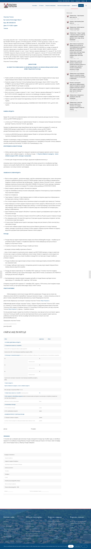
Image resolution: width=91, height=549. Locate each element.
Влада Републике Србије (54, 521)
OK (70, 546)
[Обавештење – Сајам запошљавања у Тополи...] (90, 274)
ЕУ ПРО (72, 530)
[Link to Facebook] (86, 1)
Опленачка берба (8, 536)
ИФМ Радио (6, 531)
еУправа (50, 532)
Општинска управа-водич (32, 536)
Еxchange (72, 527)
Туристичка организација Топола (12, 529)
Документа (78, 1)
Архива (83, 1)
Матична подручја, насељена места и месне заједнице (33, 532)
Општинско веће (30, 526)
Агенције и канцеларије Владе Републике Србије (55, 529)
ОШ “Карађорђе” (8, 526)
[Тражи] (86, 5)
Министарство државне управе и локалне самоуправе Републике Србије (78, 523)
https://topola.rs (45, 300)
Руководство (29, 521)
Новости (72, 1)
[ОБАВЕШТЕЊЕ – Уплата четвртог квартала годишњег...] (1, 274)
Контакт (6, 521)
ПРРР (71, 532)
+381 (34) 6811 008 (66, 1)
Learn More (77, 546)
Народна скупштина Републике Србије (55, 524)
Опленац (6, 524)
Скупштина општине (31, 524)
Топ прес (6, 534)
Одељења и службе (30, 529)
